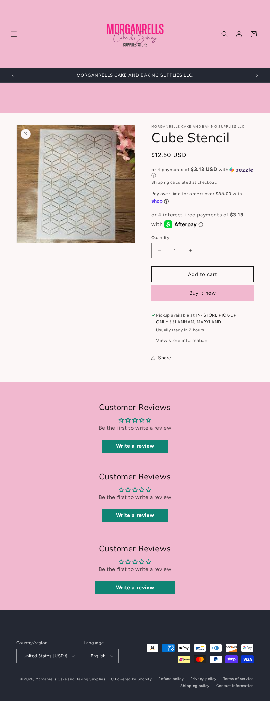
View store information (181, 340)
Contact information (235, 686)
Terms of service (238, 679)
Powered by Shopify (133, 679)
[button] (14, 34)
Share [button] (164, 358)
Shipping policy (195, 686)
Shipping (160, 182)
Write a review (135, 446)
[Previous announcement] (13, 75)
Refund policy (171, 679)
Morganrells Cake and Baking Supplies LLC (74, 679)
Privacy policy (203, 679)
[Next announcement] (257, 75)
